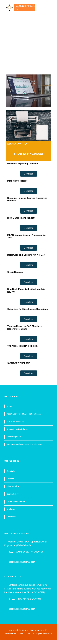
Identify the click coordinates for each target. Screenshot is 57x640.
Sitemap (10, 478)
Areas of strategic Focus (17, 429)
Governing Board (14, 436)
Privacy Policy (13, 486)
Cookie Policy (12, 494)
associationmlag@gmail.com (22, 562)
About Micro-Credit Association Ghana (24, 414)
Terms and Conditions (16, 501)
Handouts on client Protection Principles (24, 444)
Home (9, 406)
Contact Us (11, 517)
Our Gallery (12, 471)
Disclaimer (11, 509)
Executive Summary (15, 421)
